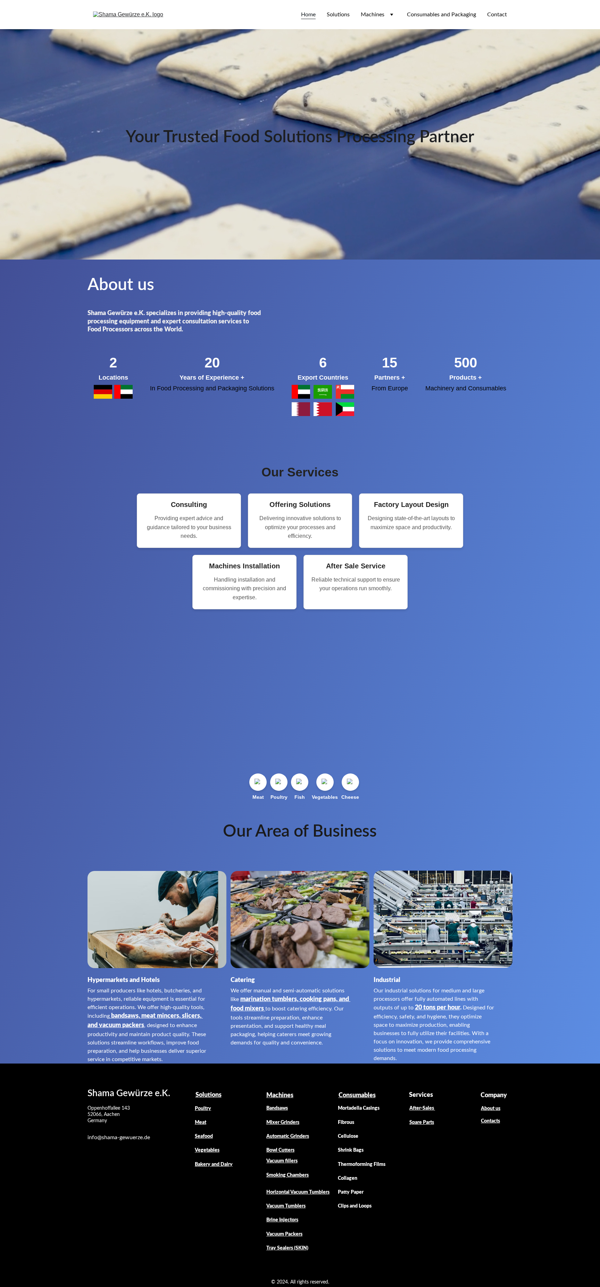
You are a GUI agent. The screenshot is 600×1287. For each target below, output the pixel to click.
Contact (497, 14)
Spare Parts (421, 1122)
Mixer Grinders (282, 1122)
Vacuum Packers (284, 1234)
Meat (200, 1122)
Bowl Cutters (280, 1150)
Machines (372, 14)
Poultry (203, 1108)
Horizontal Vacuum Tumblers (298, 1192)
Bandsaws (277, 1108)
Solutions (338, 14)
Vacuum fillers (282, 1161)
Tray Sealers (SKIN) (287, 1248)
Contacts (490, 1121)
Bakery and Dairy (214, 1164)
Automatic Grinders (287, 1136)
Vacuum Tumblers (286, 1206)
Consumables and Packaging (441, 14)
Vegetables (207, 1150)
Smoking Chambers (287, 1175)
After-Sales (422, 1108)
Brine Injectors (282, 1220)
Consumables (357, 1095)
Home (308, 14)
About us (490, 1108)
